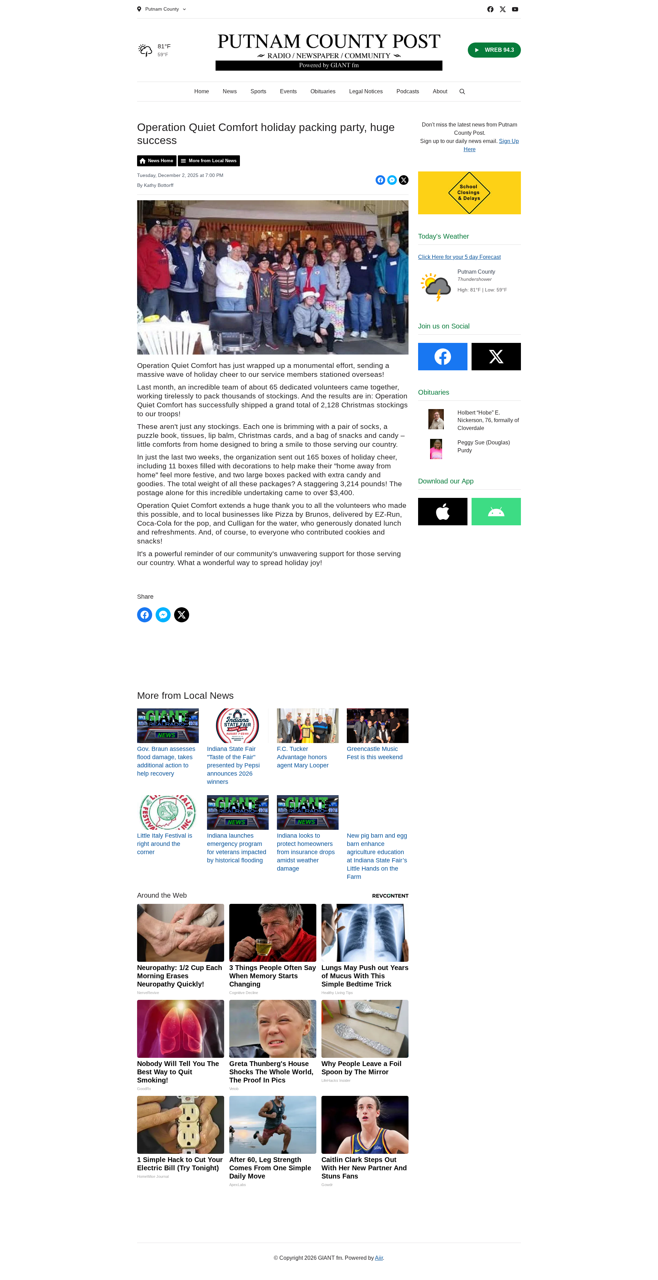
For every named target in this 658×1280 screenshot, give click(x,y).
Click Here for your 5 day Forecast (459, 257)
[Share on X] (404, 180)
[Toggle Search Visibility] (462, 91)
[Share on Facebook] (380, 180)
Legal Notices (366, 91)
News (230, 91)
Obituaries (323, 91)
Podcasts (408, 91)
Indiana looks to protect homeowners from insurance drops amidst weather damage (306, 852)
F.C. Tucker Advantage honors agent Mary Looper (303, 757)
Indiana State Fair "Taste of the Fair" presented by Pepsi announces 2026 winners (233, 765)
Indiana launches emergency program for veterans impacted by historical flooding (236, 848)
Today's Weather (443, 236)
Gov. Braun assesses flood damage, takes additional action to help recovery (166, 761)
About (440, 91)
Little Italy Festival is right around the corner (164, 844)
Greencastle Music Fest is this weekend (375, 753)
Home (201, 91)
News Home (160, 160)
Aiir (379, 1258)
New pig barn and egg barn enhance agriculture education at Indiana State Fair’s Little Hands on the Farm (377, 856)
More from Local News (212, 160)
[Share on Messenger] (392, 180)
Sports (258, 91)
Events (288, 91)
